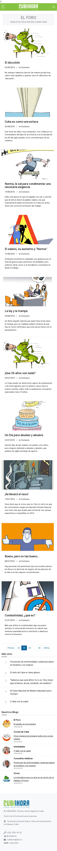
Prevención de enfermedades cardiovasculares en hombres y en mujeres (34, 764)
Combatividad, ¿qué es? (20, 615)
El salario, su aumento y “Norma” (26, 249)
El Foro (17, 720)
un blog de (28, 22)
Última (46, 648)
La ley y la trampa (16, 311)
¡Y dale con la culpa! (19, 701)
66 (39, 648)
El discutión (12, 62)
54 (29, 648)
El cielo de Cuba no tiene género (25, 672)
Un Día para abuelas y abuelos (24, 435)
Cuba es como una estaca (21, 121)
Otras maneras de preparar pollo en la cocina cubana (33, 737)
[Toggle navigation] (53, 7)
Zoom (17, 773)
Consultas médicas (23, 758)
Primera (11, 648)
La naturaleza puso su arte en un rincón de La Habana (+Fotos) (34, 779)
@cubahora (11, 836)
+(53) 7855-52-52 (14, 832)
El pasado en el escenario (25, 724)
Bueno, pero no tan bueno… (22, 556)
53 (24, 648)
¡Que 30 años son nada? (20, 373)
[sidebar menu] (3, 7)
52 (19, 648)
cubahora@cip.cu (14, 839)
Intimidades (19, 746)
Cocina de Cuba (21, 732)
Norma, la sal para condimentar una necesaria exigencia (28, 185)
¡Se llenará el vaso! (16, 494)
